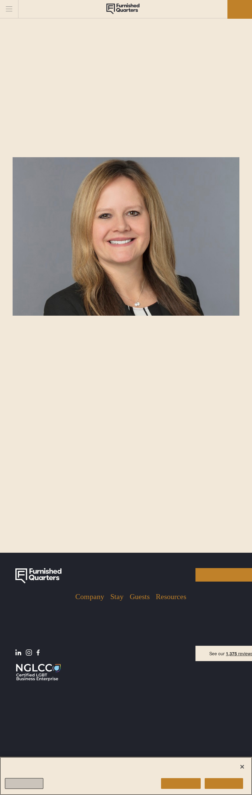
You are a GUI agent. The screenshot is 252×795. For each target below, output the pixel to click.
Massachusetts (116, 660)
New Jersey (116, 640)
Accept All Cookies (180, 783)
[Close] (242, 767)
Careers (84, 668)
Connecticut (116, 695)
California (117, 677)
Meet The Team (85, 632)
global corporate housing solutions (91, 424)
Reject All (223, 783)
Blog (160, 620)
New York (115, 623)
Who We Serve (84, 647)
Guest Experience (139, 625)
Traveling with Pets (139, 645)
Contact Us (87, 659)
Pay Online (168, 648)
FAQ (160, 639)
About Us (85, 620)
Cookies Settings (24, 783)
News (162, 630)
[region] (126, 776)
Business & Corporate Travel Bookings (116, 725)
